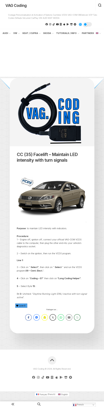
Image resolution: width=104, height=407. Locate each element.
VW (15, 33)
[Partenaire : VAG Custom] (71, 24)
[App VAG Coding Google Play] (68, 24)
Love (22, 305)
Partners (88, 33)
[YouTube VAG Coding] (57, 24)
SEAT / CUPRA (30, 33)
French (80, 404)
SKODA (47, 33)
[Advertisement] (52, 58)
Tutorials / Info (66, 33)
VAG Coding (16, 5)
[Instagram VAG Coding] (50, 24)
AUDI (5, 33)
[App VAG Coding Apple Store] (64, 24)
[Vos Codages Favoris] (75, 24)
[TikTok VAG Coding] (54, 24)
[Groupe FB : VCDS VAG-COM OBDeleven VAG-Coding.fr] (47, 24)
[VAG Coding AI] (61, 24)
